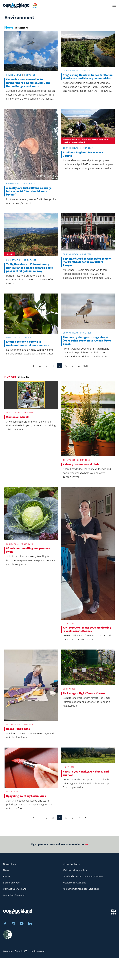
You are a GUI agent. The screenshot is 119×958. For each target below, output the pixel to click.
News (6, 870)
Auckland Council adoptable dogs (81, 888)
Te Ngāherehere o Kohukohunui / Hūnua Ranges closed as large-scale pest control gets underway (29, 268)
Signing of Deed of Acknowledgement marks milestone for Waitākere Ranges (87, 262)
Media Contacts (71, 864)
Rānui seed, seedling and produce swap (28, 550)
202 (86, 365)
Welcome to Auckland (74, 882)
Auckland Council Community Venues (83, 876)
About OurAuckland (13, 895)
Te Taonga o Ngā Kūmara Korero (84, 693)
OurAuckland (10, 864)
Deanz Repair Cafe (18, 729)
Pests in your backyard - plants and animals (86, 773)
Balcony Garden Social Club (81, 464)
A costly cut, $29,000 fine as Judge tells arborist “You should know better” (29, 191)
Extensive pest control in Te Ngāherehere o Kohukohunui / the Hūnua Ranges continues (28, 83)
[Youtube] (22, 924)
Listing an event (11, 882)
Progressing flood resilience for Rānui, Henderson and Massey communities (88, 76)
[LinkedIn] (30, 924)
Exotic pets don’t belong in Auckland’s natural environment (27, 343)
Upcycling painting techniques (26, 796)
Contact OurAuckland (14, 888)
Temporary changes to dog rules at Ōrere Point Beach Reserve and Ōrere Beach (87, 341)
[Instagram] (13, 924)
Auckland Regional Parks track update (83, 154)
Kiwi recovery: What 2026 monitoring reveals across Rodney (87, 629)
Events (6, 876)
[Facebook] (5, 924)
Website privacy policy (75, 870)
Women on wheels (17, 417)
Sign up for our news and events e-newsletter (57, 844)
